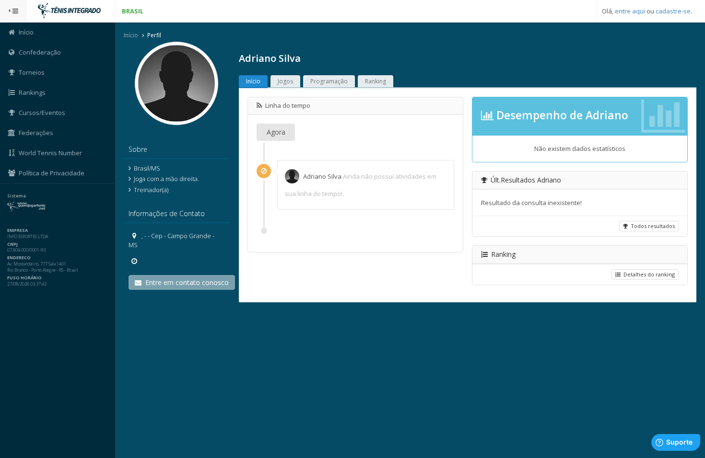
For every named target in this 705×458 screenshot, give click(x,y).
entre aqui (630, 11)
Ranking (375, 81)
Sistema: (17, 196)
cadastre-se (673, 11)
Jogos (285, 81)
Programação (329, 81)
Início (131, 35)
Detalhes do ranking (648, 274)
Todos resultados (651, 225)
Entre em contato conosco (185, 282)
